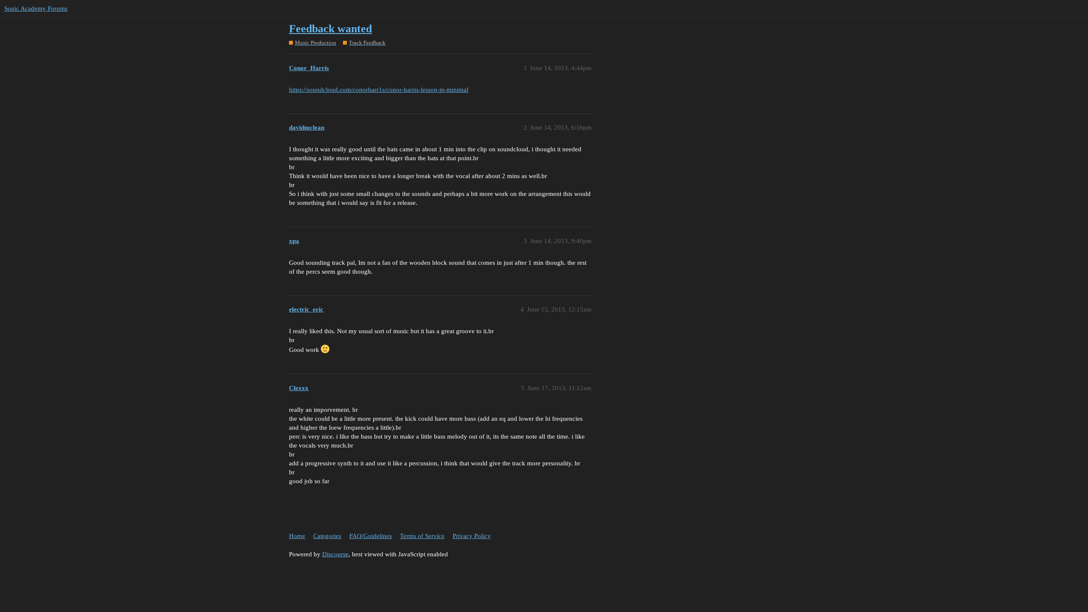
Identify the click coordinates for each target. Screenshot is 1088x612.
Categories (327, 536)
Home (297, 536)
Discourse (335, 554)
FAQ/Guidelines (370, 536)
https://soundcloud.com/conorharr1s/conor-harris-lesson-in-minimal (378, 89)
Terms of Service (422, 536)
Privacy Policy (472, 536)
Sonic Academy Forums (36, 8)
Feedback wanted (330, 29)
